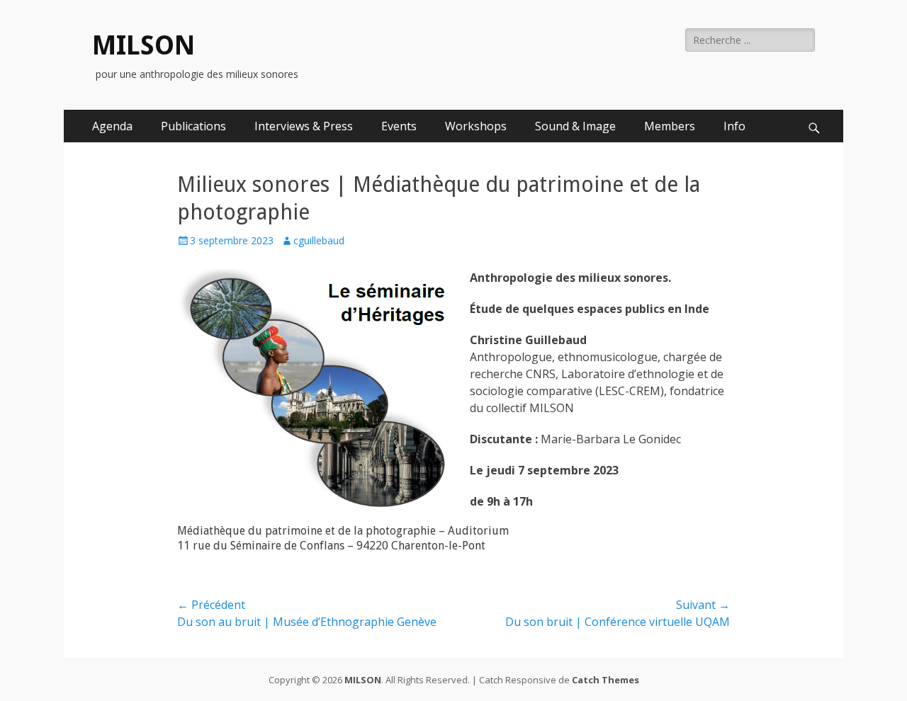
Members (669, 126)
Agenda (112, 126)
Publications (193, 126)
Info (734, 126)
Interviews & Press (303, 126)
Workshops (476, 126)
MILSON (143, 45)
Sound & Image (575, 126)
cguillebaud (318, 240)
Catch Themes (605, 679)
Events (399, 126)
